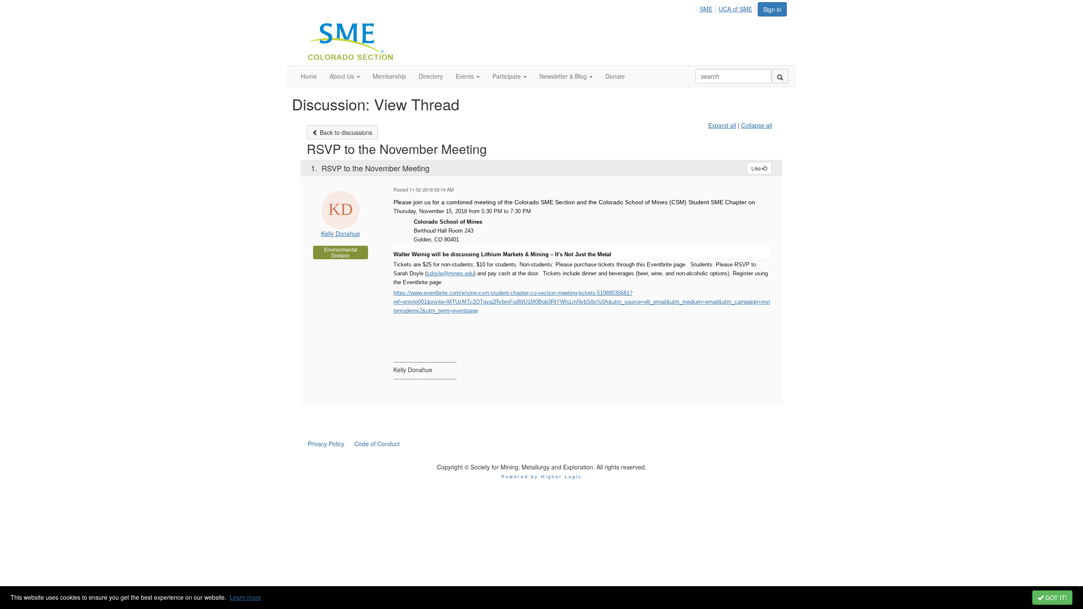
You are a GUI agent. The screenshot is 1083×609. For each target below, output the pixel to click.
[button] (344, 76)
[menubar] (728, 7)
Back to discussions (345, 132)
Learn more (245, 597)
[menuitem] (708, 7)
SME (706, 9)
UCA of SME (735, 9)
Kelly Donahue (340, 233)
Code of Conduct (377, 443)
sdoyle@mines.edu (450, 273)
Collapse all (756, 125)
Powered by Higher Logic (541, 476)
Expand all (722, 125)
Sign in (772, 9)
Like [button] (756, 168)
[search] (780, 76)
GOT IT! (1055, 597)
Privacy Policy (326, 443)
